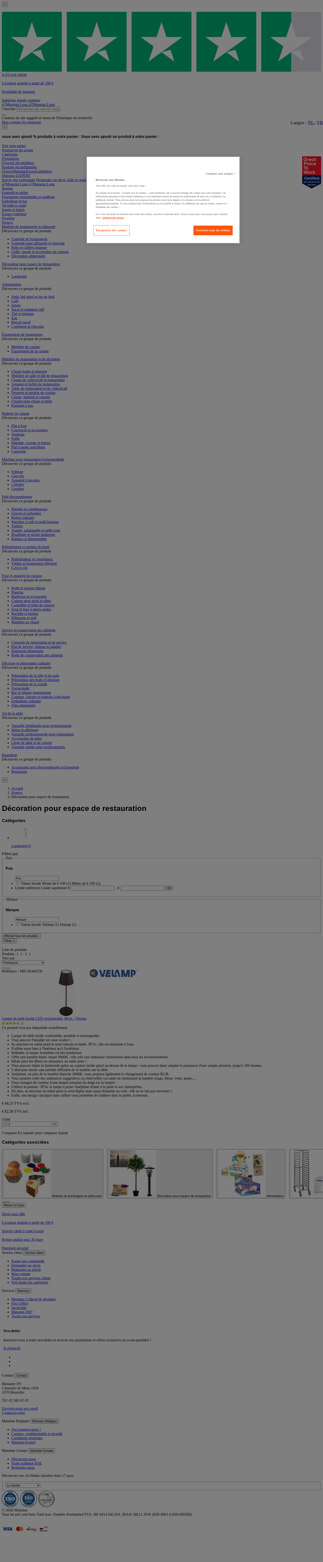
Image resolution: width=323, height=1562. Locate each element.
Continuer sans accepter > (221, 173)
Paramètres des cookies (111, 230)
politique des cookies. (113, 217)
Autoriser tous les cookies (213, 230)
